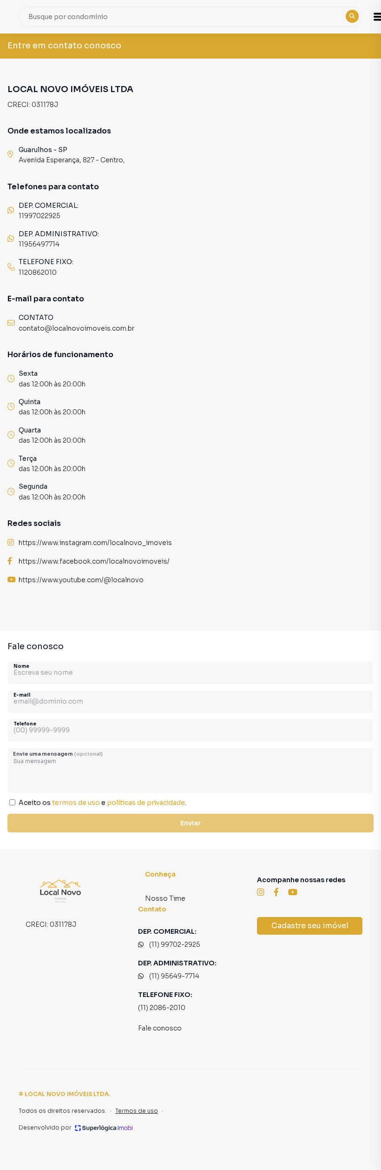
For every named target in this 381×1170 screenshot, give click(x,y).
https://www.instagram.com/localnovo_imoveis (95, 542)
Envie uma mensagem (58, 754)
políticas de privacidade (146, 802)
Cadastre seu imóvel (309, 926)
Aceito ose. (102, 802)
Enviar (190, 823)
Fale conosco (160, 1028)
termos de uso (76, 802)
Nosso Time (165, 898)
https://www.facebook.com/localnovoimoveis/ (94, 561)
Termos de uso (136, 1110)
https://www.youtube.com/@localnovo (81, 580)
